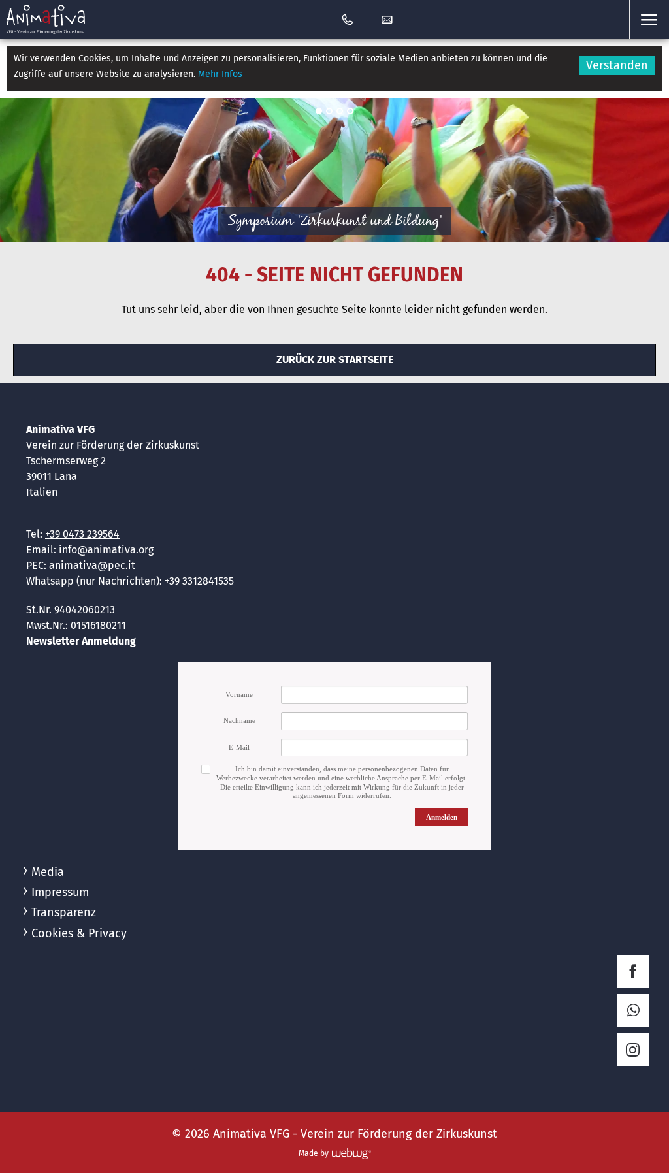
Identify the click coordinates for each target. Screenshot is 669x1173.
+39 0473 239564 (82, 534)
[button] (649, 19)
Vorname (239, 694)
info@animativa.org (106, 549)
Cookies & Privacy (79, 933)
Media (47, 872)
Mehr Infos (220, 74)
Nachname (239, 720)
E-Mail (239, 747)
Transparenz (63, 912)
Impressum (60, 892)
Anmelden (441, 817)
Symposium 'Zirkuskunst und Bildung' (335, 221)
